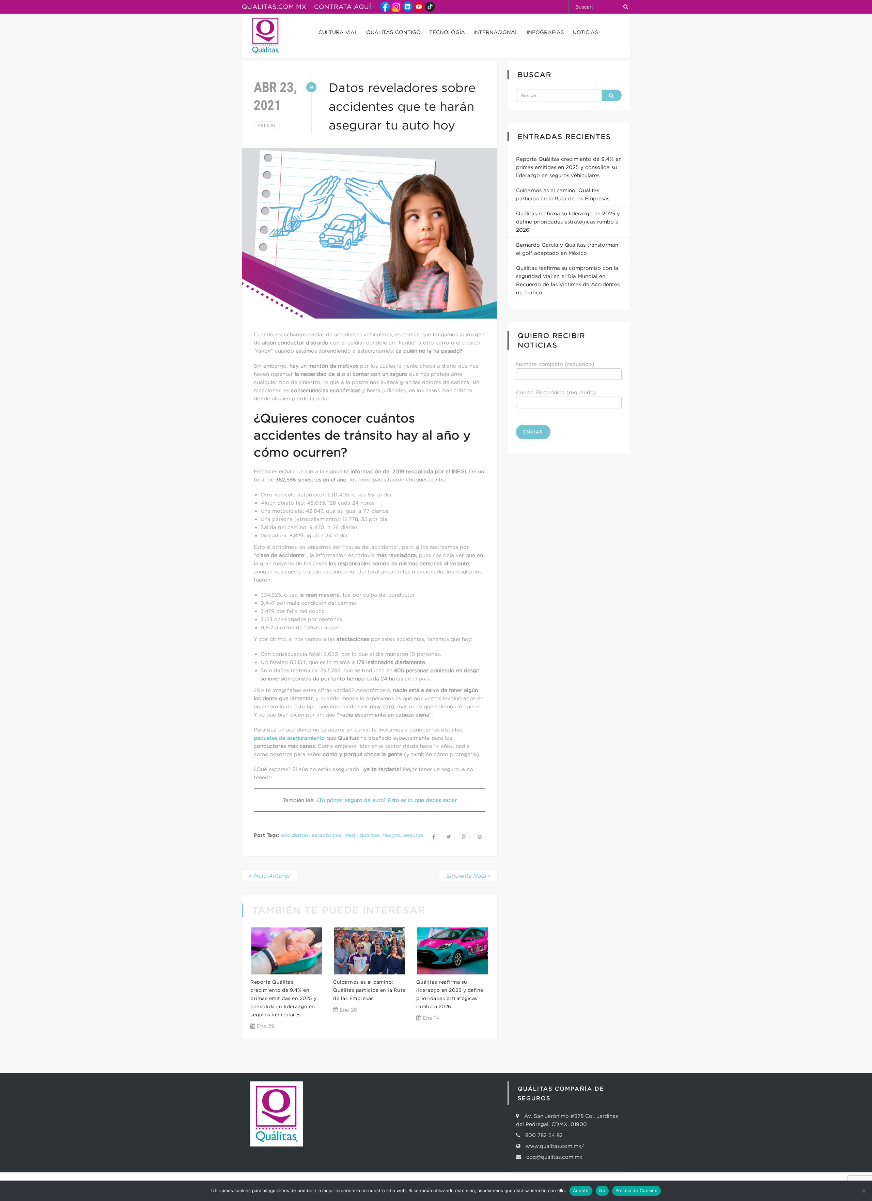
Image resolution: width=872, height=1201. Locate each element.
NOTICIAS (585, 32)
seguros (413, 835)
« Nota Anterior (269, 876)
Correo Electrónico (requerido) (556, 392)
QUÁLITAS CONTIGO (393, 32)
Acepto (581, 1190)
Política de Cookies (636, 1190)
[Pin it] (479, 837)
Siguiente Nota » (468, 876)
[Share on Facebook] (433, 837)
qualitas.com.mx (274, 6)
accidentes (295, 835)
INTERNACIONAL (495, 32)
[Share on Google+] (464, 837)
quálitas (369, 835)
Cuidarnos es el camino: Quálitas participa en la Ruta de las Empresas (369, 990)
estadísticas (326, 835)
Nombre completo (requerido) (555, 364)
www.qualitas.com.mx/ (555, 1146)
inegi (350, 835)
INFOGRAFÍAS (545, 32)
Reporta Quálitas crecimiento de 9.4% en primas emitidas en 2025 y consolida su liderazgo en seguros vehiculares (283, 998)
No (602, 1190)
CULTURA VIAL (338, 32)
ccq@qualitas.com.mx (552, 1157)
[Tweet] (449, 837)
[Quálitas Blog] (265, 35)
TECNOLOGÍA (447, 32)
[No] (863, 1190)
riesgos (392, 835)
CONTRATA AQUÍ (342, 6)
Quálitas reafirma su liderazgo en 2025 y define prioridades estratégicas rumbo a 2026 (568, 222)
